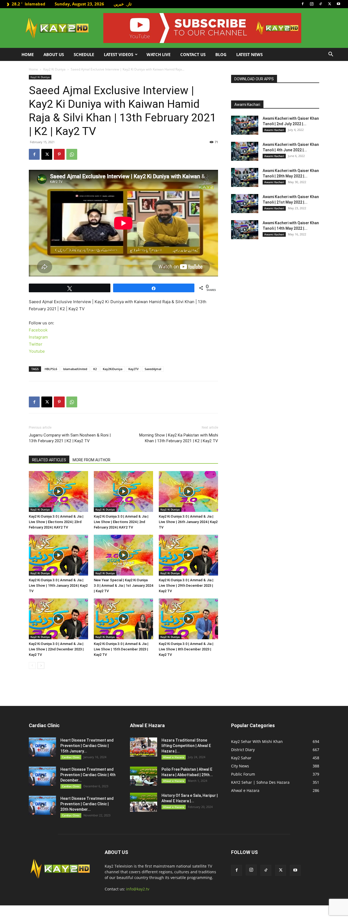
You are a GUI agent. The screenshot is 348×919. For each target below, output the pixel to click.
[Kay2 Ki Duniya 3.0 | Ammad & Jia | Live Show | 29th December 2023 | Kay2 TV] (188, 555)
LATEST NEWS (249, 54)
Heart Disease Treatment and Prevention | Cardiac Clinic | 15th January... (87, 745)
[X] (329, 4)
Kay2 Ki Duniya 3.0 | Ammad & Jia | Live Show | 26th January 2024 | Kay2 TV (188, 521)
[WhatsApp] (71, 154)
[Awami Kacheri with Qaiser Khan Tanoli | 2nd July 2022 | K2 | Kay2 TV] (244, 125)
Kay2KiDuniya (112, 369)
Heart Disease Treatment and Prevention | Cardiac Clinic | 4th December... (88, 774)
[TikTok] (320, 4)
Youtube (37, 351)
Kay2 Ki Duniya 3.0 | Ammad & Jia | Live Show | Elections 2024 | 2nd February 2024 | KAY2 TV (121, 521)
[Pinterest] (59, 154)
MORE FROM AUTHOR (91, 460)
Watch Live (158, 54)
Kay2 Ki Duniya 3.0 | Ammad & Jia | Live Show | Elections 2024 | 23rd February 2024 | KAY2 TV (56, 521)
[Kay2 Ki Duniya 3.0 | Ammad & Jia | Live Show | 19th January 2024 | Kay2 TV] (58, 555)
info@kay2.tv (137, 889)
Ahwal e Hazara (173, 757)
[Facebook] (303, 4)
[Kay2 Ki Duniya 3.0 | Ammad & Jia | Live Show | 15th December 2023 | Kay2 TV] (123, 618)
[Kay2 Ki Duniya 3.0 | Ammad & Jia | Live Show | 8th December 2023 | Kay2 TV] (188, 618)
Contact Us (193, 54)
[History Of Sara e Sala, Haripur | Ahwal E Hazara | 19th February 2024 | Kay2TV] (143, 802)
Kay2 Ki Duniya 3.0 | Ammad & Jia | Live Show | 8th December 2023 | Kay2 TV (186, 649)
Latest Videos (118, 54)
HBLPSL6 (51, 369)
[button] (330, 54)
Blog (220, 54)
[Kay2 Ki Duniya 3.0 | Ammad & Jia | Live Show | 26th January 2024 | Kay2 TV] (188, 491)
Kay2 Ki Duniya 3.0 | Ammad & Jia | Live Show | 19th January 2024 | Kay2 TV (58, 585)
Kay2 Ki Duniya (54, 69)
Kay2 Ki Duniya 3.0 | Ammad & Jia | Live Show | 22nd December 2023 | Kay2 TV (56, 649)
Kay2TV (133, 369)
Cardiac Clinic (71, 757)
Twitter (35, 344)
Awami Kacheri (274, 130)
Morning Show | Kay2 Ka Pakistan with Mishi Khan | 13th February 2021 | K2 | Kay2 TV (178, 438)
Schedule (84, 54)
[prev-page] (32, 665)
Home (27, 54)
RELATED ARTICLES (49, 460)
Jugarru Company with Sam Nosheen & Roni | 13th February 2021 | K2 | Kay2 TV (70, 438)
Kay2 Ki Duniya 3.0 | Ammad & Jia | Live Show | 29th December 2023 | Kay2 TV (186, 585)
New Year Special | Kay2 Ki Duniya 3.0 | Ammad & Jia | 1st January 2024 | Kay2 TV (123, 585)
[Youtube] (338, 4)
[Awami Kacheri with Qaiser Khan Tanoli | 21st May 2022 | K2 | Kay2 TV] (244, 203)
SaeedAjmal (153, 369)
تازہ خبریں (123, 4)
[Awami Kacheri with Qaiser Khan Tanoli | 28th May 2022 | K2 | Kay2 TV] (244, 177)
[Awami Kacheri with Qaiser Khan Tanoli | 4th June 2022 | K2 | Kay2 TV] (244, 151)
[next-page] (41, 665)
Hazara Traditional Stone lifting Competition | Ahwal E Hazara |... (186, 745)
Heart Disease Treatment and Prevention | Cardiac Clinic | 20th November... (87, 804)
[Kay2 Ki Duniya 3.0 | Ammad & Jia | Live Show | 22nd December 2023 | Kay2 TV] (58, 618)
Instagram (38, 337)
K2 (95, 369)
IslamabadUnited (75, 369)
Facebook (38, 330)
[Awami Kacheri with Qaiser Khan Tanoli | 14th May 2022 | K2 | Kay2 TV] (244, 229)
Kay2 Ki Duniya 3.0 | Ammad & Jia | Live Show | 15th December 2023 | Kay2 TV (121, 649)
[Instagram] (311, 4)
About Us (54, 54)
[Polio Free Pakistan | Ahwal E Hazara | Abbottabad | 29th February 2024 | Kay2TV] (143, 776)
